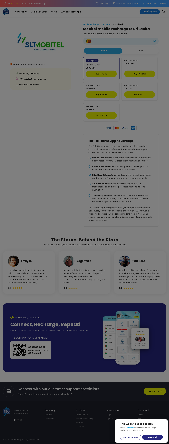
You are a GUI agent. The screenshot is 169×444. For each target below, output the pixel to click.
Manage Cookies (130, 437)
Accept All (152, 437)
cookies (130, 427)
